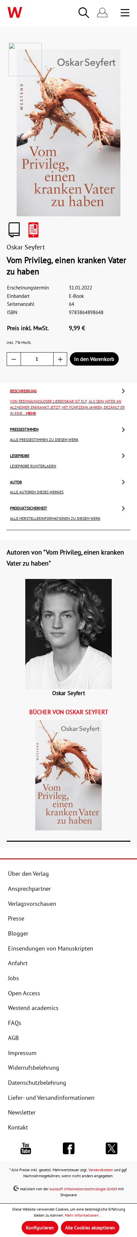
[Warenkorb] (116, 13)
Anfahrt (18, 963)
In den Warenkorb (94, 359)
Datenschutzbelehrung (37, 1082)
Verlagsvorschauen (32, 903)
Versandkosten (100, 1169)
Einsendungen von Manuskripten (50, 948)
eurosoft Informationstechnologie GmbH (83, 1188)
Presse (16, 918)
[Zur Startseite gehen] (28, 12)
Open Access (24, 993)
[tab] (68, 401)
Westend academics (33, 1008)
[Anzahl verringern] (14, 359)
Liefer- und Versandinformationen (51, 1097)
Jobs (13, 978)
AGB (13, 1038)
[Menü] (125, 12)
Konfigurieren (40, 1228)
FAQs (14, 1023)
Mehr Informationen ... (84, 1215)
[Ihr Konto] (102, 12)
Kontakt (18, 1127)
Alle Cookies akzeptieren (90, 1228)
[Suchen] (83, 13)
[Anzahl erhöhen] (60, 359)
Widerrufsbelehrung (33, 1067)
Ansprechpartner (29, 888)
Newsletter (22, 1112)
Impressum (22, 1053)
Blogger (18, 933)
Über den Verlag (28, 873)
